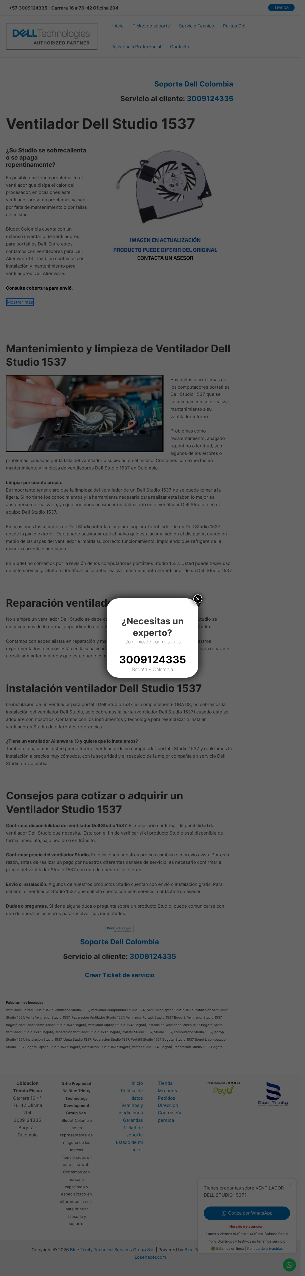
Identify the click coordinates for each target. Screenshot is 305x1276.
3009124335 (152, 659)
